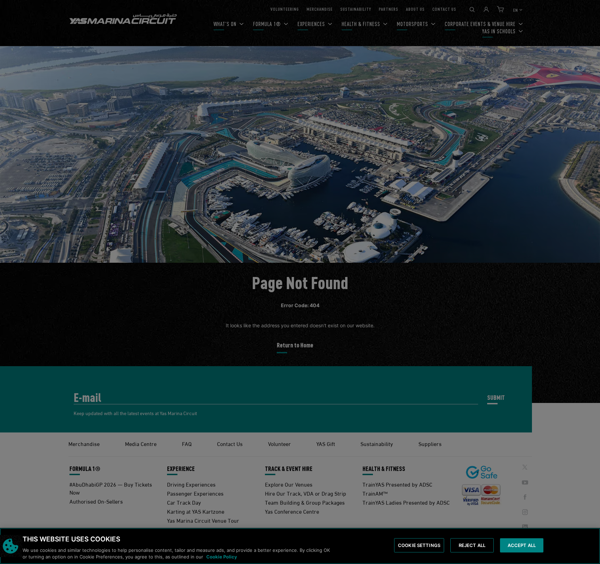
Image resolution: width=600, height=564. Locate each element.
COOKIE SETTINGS (419, 545)
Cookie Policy (221, 556)
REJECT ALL (472, 545)
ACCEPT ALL (522, 545)
